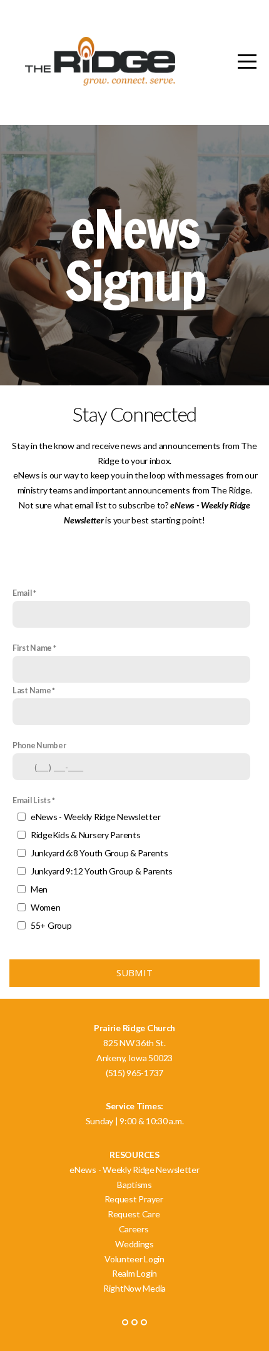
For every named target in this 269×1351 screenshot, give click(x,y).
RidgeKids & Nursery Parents (85, 834)
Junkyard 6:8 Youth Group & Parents (99, 853)
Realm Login (134, 1273)
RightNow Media (134, 1288)
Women (46, 907)
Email (23, 593)
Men (39, 889)
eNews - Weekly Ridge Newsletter (95, 816)
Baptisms (135, 1184)
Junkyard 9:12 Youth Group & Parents (102, 871)
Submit (134, 972)
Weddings (134, 1244)
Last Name (32, 690)
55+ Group (51, 925)
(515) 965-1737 (134, 1072)
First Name (32, 648)
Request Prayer (134, 1199)
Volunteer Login (134, 1259)
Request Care (134, 1214)
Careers (135, 1229)
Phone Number (39, 745)
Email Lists (32, 800)
